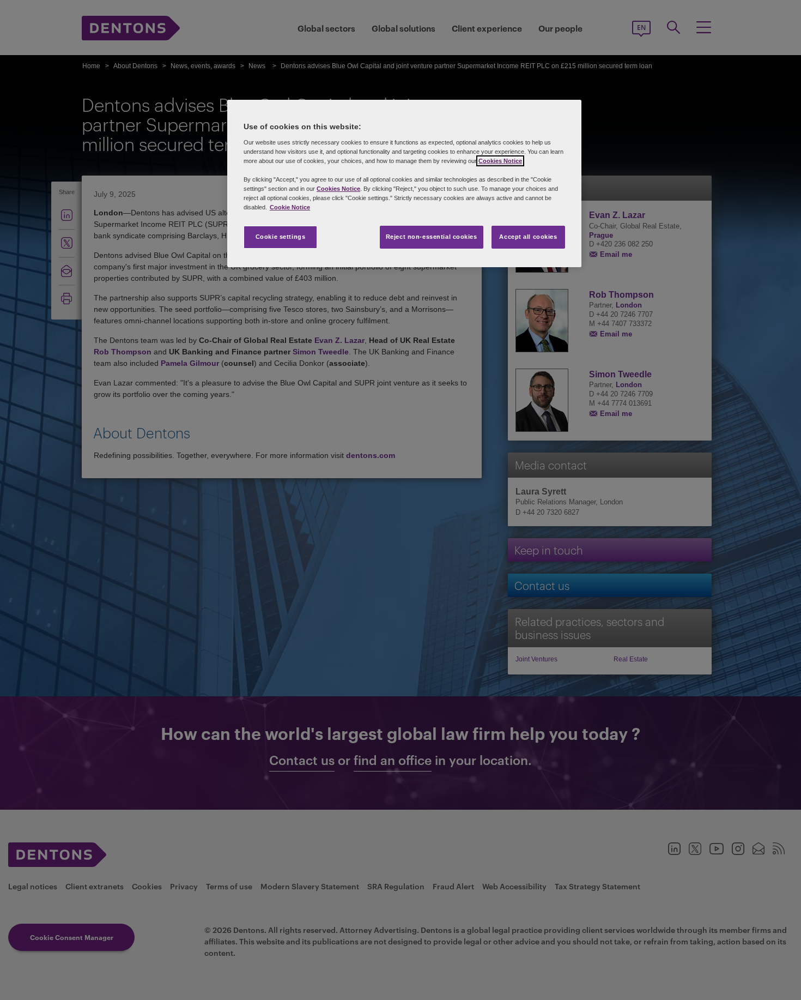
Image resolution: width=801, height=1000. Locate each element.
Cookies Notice (500, 161)
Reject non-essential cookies (431, 236)
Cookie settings (281, 236)
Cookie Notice (290, 207)
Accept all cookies (528, 236)
